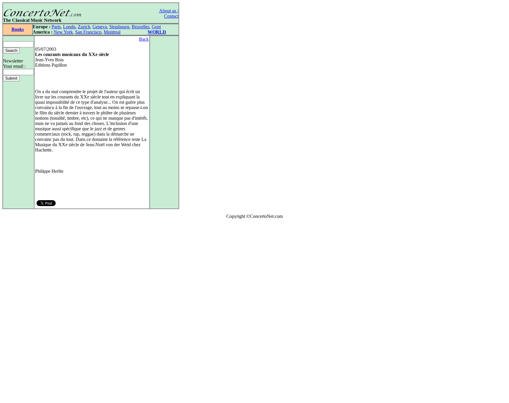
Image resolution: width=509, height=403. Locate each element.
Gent (156, 26)
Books (17, 29)
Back (144, 39)
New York (63, 31)
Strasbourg (119, 26)
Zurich (84, 26)
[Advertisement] (20, 312)
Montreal (112, 31)
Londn (69, 26)
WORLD (157, 31)
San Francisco (88, 31)
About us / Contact (169, 13)
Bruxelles (140, 26)
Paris (56, 26)
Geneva (99, 26)
